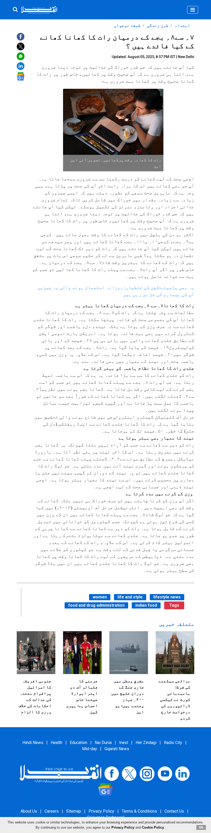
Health (56, 742)
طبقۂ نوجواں (127, 25)
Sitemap (73, 811)
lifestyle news (167, 597)
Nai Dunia (103, 742)
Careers (52, 811)
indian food (146, 605)
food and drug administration (96, 605)
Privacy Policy (101, 811)
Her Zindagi (146, 742)
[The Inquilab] (60, 773)
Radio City (173, 742)
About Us (29, 811)
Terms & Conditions (139, 811)
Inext (123, 742)
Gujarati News (116, 748)
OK (201, 827)
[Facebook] (111, 773)
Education (78, 742)
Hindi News (32, 742)
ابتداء (182, 25)
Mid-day (89, 748)
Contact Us (174, 811)
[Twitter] (129, 773)
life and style (130, 597)
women (100, 597)
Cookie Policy (153, 827)
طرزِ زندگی (157, 25)
